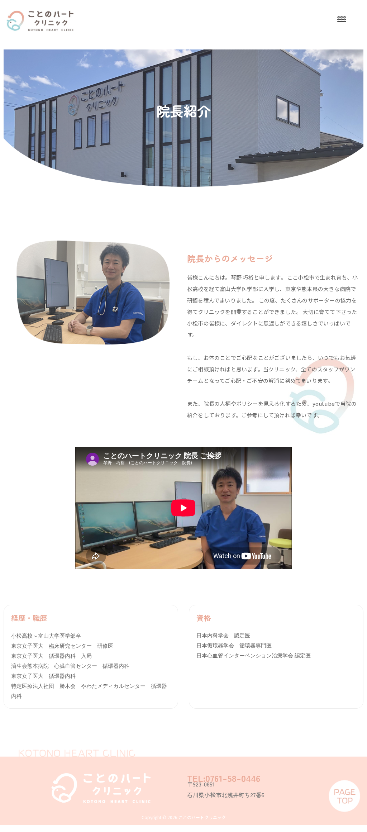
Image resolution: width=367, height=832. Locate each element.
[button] (341, 19)
